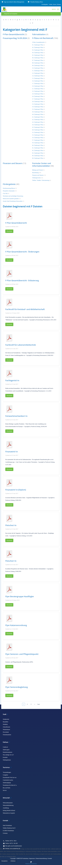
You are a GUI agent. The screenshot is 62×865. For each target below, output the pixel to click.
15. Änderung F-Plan (37, 78)
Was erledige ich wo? (8, 754)
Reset (54, 4)
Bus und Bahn (6, 787)
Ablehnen (12, 861)
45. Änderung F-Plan (37, 127)
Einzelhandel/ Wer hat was (9, 777)
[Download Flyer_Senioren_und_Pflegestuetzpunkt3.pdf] (9, 647)
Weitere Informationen (31, 863)
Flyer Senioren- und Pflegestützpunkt (21, 654)
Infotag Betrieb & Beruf (9, 810)
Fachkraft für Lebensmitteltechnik (20, 344)
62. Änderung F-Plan (37, 150)
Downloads (6, 732)
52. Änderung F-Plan (37, 132)
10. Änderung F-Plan (37, 68)
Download (9, 231)
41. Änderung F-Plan (37, 117)
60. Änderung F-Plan (37, 145)
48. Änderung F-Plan (37, 130)
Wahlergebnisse (7, 760)
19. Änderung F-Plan (37, 86)
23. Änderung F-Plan (37, 91)
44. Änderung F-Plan (37, 124)
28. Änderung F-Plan (37, 101)
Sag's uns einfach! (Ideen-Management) (14, 2)
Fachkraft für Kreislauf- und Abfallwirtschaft (25, 309)
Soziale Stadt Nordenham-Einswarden (12, 201)
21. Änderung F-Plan (37, 88)
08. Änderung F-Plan (37, 63)
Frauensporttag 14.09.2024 (15, 38)
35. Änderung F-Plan (37, 109)
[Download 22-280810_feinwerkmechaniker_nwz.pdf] (9, 409)
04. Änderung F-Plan (37, 52)
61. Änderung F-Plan (37, 148)
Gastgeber (5, 775)
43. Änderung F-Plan (37, 122)
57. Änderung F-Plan (37, 140)
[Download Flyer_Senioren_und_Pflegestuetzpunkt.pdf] (9, 680)
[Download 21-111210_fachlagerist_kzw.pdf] (9, 373)
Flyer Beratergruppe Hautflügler (19, 596)
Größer (50, 4)
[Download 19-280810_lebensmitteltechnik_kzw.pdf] (9, 338)
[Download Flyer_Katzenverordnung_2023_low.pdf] (9, 618)
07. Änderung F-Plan (37, 60)
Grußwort (5, 747)
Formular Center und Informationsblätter (41, 164)
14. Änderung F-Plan (37, 75)
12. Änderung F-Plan (37, 73)
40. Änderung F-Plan (37, 114)
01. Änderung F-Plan (37, 45)
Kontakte (5, 757)
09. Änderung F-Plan (37, 65)
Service (5, 790)
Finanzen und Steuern (12, 163)
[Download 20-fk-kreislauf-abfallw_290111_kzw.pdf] (9, 302)
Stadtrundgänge (7, 782)
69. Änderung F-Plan (37, 158)
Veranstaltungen (7, 772)
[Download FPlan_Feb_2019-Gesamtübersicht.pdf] (9, 216)
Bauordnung (35, 172)
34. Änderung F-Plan (37, 106)
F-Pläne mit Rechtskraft (42, 38)
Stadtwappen (6, 749)
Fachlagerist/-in (12, 380)
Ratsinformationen (7, 752)
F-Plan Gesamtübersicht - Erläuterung (22, 280)
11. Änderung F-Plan (37, 70)
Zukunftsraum (6, 727)
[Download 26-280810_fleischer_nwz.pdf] (9, 554)
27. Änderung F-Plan (37, 99)
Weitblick (5, 724)
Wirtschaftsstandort (8, 802)
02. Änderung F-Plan (37, 47)
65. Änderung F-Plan (37, 153)
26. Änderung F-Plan (37, 96)
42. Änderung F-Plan (37, 119)
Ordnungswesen (36, 177)
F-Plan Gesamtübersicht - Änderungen (22, 251)
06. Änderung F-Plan (37, 57)
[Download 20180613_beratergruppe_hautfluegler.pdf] (9, 589)
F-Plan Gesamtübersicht (13, 34)
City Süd (5, 193)
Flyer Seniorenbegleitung (16, 687)
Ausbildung (6, 808)
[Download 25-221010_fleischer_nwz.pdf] (9, 518)
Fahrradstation (39, 34)
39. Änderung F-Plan (37, 112)
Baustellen (5, 721)
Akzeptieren (4, 861)
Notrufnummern (7, 734)
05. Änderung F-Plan (37, 55)
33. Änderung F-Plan (37, 104)
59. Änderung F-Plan (37, 142)
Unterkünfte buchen (8, 780)
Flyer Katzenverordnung (16, 625)
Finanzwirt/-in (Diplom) (15, 489)
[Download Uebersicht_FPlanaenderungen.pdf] (9, 245)
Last (38, 704)
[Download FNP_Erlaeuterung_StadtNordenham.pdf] (9, 274)
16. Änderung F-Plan (37, 81)
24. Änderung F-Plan (37, 93)
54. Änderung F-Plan (37, 137)
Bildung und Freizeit (37, 170)
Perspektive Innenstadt (8, 191)
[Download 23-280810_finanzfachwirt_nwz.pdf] (9, 483)
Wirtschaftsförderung (8, 805)
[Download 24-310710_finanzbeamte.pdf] (9, 445)
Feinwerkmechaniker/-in (16, 416)
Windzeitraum (6, 729)
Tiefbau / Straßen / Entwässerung (40, 180)
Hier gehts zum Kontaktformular (13, 846)
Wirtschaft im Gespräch (9, 813)
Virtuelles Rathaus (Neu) (36, 2)
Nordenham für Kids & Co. (10, 785)
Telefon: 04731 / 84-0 (10, 840)
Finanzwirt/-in (11, 451)
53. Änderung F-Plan (37, 135)
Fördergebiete (9, 184)
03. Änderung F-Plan (37, 50)
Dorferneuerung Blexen (9, 188)
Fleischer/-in (10, 525)
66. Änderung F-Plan (37, 155)
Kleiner (59, 4)
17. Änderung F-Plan (37, 83)
